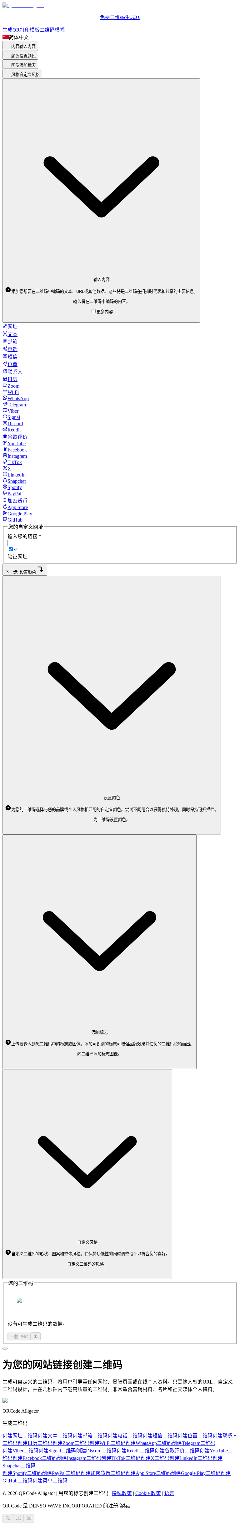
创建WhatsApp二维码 (149, 1443)
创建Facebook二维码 (34, 1458)
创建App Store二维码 (148, 1473)
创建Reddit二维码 (136, 1450)
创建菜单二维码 (50, 1480)
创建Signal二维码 (57, 1450)
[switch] (11, 549)
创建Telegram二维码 (193, 1443)
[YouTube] (18, 1518)
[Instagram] (29, 1518)
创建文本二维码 (55, 1435)
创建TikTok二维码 (121, 1458)
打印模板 (30, 30)
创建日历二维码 (35, 1443)
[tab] (10, 326)
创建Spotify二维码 (22, 1473)
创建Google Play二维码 (196, 1473)
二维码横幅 (52, 30)
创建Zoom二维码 (70, 1443)
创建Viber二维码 (20, 1450)
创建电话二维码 (125, 1435)
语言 (169, 1493)
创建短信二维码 (160, 1435)
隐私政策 (122, 1493)
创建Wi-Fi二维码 (107, 1443)
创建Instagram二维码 (79, 1458)
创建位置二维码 (195, 1435)
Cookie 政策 (148, 1493)
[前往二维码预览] (5, 1348)
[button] (101, 291)
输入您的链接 (24, 536)
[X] (7, 1518)
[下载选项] (36, 1336)
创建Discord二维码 (96, 1450)
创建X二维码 (155, 1458)
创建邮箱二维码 (90, 1435)
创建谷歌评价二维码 (177, 1450)
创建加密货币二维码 (103, 1473)
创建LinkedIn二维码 (190, 1458)
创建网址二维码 (20, 1435)
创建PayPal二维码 (61, 1473)
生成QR (11, 30)
